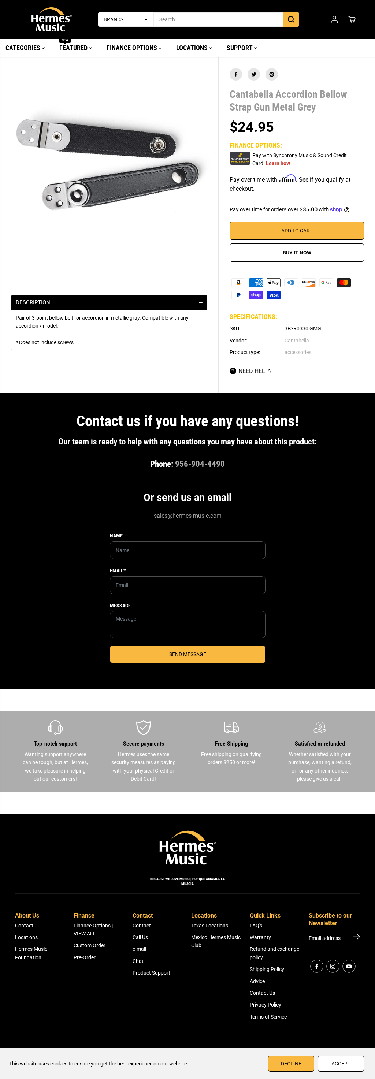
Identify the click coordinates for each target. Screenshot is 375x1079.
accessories (298, 352)
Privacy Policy (265, 1005)
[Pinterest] (272, 74)
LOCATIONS (192, 48)
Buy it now (297, 253)
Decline (291, 1064)
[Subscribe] (356, 938)
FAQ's (256, 926)
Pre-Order (85, 957)
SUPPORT (240, 48)
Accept (340, 1064)
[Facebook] (236, 74)
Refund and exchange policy (274, 953)
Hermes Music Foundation (31, 953)
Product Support (151, 973)
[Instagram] (333, 966)
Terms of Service (268, 1017)
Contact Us (262, 993)
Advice (257, 981)
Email (118, 570)
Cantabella (297, 340)
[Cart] (352, 19)
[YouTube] (349, 966)
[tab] (109, 302)
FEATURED (74, 45)
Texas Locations (209, 926)
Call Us (140, 937)
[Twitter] (254, 74)
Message (120, 606)
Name (116, 536)
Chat (138, 961)
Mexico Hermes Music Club (216, 941)
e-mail (139, 949)
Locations (26, 937)
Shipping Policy (267, 969)
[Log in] (334, 19)
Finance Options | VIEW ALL (93, 930)
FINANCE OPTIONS (133, 48)
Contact (24, 926)
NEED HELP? (255, 371)
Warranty (260, 937)
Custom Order (89, 945)
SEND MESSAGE (187, 654)
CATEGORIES (23, 48)
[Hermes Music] (51, 19)
